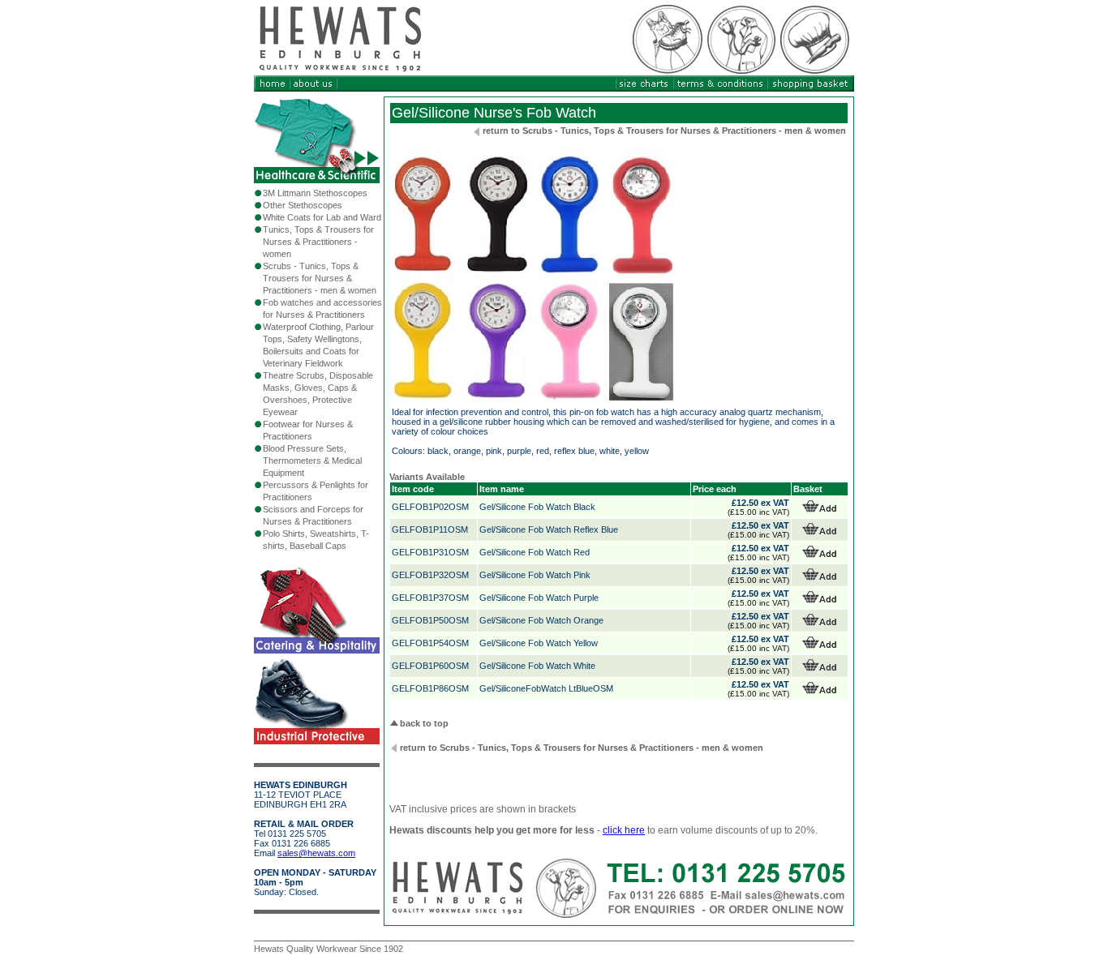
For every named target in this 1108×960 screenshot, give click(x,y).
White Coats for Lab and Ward (322, 217)
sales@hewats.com (316, 853)
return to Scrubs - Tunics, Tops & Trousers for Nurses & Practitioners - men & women (664, 130)
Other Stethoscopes (302, 205)
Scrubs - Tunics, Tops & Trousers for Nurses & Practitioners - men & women (319, 278)
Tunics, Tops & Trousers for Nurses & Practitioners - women (318, 242)
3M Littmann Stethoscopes (315, 193)
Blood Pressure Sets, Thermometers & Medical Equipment (312, 461)
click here (624, 830)
